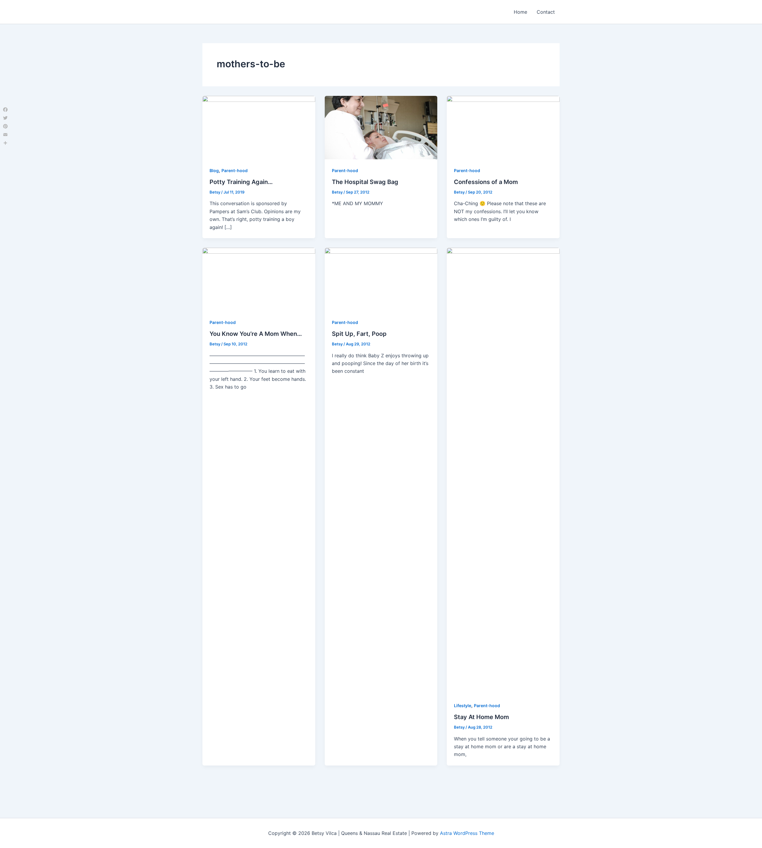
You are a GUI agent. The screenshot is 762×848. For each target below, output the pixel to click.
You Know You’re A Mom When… (256, 333)
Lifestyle (462, 705)
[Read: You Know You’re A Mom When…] (258, 279)
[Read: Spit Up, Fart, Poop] (381, 279)
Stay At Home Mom (481, 717)
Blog (214, 170)
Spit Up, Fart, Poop (359, 333)
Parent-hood (234, 170)
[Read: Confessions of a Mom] (503, 127)
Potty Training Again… (241, 182)
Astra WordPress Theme (467, 833)
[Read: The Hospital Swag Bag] (381, 127)
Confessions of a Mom (486, 182)
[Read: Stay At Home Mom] (503, 470)
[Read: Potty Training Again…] (258, 127)
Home (520, 12)
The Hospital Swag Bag (365, 182)
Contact (546, 12)
